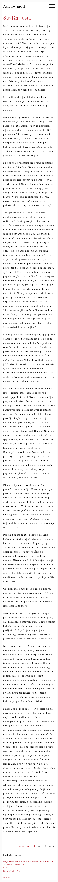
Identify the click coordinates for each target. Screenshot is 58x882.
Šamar (6, 867)
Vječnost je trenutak (13, 864)
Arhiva (6, 877)
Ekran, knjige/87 (11, 870)
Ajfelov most (14, 6)
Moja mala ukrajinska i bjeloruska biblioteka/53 (28, 861)
